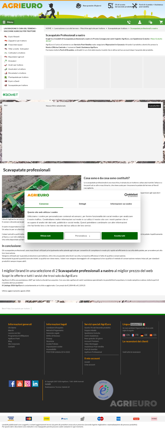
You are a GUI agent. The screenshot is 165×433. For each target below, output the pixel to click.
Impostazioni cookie (54, 347)
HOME (48, 28)
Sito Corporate (14, 344)
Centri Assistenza (91, 336)
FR (136, 335)
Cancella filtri (154, 106)
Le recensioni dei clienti (135, 341)
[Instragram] (27, 390)
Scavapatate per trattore (118, 28)
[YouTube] (20, 390)
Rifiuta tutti (45, 236)
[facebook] (12, 390)
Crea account (89, 365)
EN (128, 335)
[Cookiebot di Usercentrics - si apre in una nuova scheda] (126, 195)
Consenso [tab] (43, 204)
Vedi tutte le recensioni (132, 352)
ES (154, 335)
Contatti (11, 347)
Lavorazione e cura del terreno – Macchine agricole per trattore (79, 28)
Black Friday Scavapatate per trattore (16, 308)
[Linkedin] (35, 390)
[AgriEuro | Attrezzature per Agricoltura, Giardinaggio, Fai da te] (27, 5)
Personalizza (81, 236)
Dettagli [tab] (82, 204)
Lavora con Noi (14, 333)
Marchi (11, 330)
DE (145, 335)
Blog (10, 341)
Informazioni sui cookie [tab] (121, 204)
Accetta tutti (119, 236)
